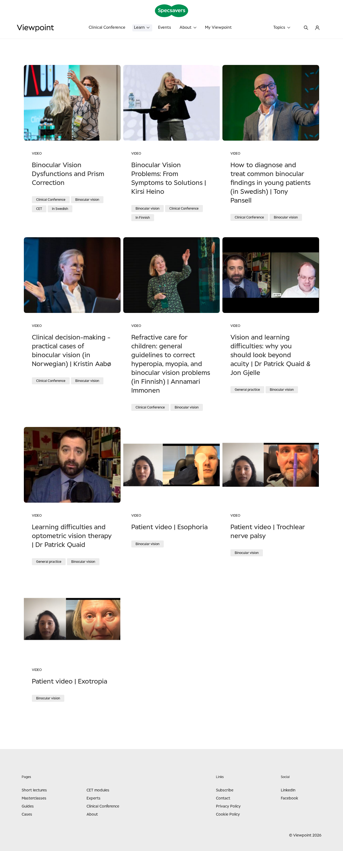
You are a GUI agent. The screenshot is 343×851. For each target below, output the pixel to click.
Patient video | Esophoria (169, 527)
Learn (139, 27)
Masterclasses (34, 798)
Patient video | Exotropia (69, 681)
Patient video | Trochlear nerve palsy (267, 531)
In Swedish (60, 208)
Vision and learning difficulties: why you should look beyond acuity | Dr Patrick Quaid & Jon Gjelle (270, 355)
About (186, 27)
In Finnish (143, 217)
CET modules (98, 790)
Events (164, 27)
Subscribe (224, 790)
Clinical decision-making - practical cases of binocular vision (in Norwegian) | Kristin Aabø (71, 350)
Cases (27, 814)
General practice (247, 389)
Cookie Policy (228, 814)
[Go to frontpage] (54, 28)
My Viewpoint (218, 27)
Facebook (289, 798)
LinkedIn (288, 790)
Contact (223, 798)
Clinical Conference (107, 27)
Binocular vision (87, 199)
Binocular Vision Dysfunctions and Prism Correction (68, 174)
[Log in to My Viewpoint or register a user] (317, 28)
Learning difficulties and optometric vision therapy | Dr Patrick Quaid (72, 536)
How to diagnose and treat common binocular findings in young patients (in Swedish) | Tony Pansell (270, 183)
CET (39, 208)
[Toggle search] (306, 28)
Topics (279, 27)
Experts (93, 798)
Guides (28, 806)
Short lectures (34, 790)
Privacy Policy (228, 806)
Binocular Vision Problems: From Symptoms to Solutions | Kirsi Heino (168, 178)
